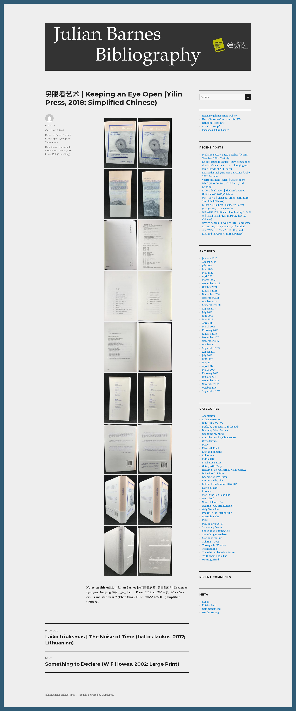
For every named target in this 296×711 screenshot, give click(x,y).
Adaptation (208, 416)
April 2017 (207, 366)
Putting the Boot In (212, 523)
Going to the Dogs (212, 466)
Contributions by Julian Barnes (219, 437)
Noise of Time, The (212, 502)
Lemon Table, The (212, 480)
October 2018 (209, 301)
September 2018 (211, 305)
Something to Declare (214, 534)
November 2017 (210, 341)
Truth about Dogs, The (214, 556)
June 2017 (207, 359)
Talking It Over (210, 541)
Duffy (205, 444)
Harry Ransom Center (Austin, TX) (221, 119)
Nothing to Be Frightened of (217, 505)
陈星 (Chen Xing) (61, 154)
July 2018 (207, 312)
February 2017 (210, 373)
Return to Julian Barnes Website (220, 115)
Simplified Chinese (55, 150)
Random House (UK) (213, 122)
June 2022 (207, 269)
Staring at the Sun (212, 538)
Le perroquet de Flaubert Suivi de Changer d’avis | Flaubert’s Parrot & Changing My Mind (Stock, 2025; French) (226, 165)
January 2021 (209, 290)
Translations (51, 142)
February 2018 (210, 330)
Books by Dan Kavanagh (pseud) (220, 426)
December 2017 (210, 337)
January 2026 (209, 258)
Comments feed (211, 608)
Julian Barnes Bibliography (60, 694)
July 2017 (207, 355)
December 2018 (211, 294)
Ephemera (208, 455)
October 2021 (209, 287)
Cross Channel (210, 441)
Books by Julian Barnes (58, 135)
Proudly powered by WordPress (96, 694)
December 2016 (210, 380)
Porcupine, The (210, 516)
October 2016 (209, 387)
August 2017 (208, 351)
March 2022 (208, 280)
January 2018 (209, 333)
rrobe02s (50, 125)
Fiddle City (208, 459)
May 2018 (207, 319)
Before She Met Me (213, 423)
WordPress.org (210, 612)
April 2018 (207, 323)
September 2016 (211, 391)
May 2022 (207, 272)
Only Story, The (210, 509)
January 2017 (209, 377)
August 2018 (209, 308)
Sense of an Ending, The (216, 530)
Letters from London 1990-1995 (219, 484)
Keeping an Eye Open (57, 138)
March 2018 (208, 326)
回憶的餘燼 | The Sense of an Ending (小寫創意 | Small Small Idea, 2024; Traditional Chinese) (226, 216)
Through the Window (214, 545)
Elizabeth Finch (210, 448)
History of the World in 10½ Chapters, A (224, 469)
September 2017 (211, 348)
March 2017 (208, 369)
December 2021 (211, 283)
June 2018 (207, 315)
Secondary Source (212, 527)
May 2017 (207, 362)
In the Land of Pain (213, 473)
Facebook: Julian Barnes (215, 130)
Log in (205, 601)
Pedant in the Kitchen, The (217, 513)
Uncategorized (210, 559)
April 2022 (208, 276)
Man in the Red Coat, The (216, 495)
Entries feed (209, 605)
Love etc (207, 491)
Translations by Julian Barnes (219, 552)
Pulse (205, 520)
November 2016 (210, 384)
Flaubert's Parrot (211, 462)
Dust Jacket (51, 147)
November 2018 (210, 297)
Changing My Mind (213, 433)
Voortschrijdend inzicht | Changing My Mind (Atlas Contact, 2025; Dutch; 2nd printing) (223, 183)
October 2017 (209, 344)
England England (212, 451)
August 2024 (209, 262)
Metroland (208, 498)
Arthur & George (211, 419)
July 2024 (207, 265)
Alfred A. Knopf (211, 126)
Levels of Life (210, 487)
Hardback (65, 147)
